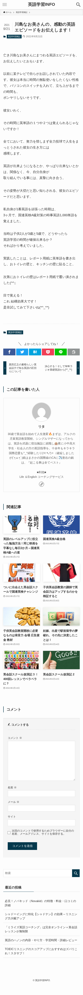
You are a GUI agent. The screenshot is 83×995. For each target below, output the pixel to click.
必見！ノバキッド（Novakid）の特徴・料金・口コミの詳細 (40, 903)
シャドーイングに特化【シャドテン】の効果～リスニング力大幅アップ (41, 916)
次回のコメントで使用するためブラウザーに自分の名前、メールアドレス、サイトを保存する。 (43, 832)
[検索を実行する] (76, 873)
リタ (41, 426)
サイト (12, 816)
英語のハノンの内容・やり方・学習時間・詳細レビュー (41, 940)
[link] (41, 484)
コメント (15, 737)
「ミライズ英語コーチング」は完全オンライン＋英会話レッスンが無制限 (41, 929)
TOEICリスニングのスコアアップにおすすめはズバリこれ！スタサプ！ (41, 951)
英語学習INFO (41, 5)
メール (13, 801)
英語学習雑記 (14, 36)
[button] (78, 4)
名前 (12, 787)
